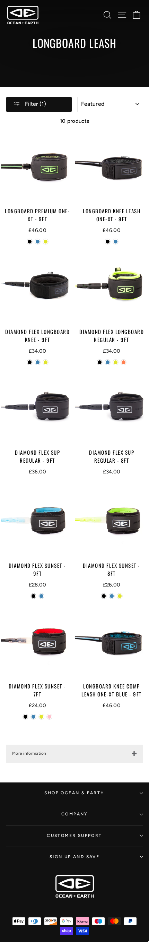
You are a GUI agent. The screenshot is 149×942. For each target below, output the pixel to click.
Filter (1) (35, 104)
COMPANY (74, 814)
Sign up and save (74, 856)
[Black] (29, 241)
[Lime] (45, 241)
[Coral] (123, 362)
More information (29, 753)
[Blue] (37, 241)
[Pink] (49, 716)
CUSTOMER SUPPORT (74, 835)
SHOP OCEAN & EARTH (74, 792)
